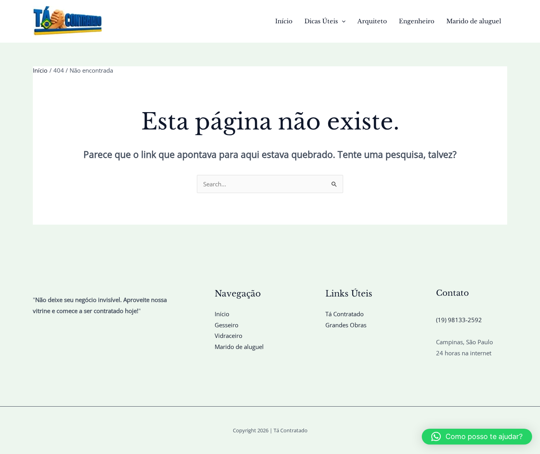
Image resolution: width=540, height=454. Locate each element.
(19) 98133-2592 (459, 320)
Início (284, 21)
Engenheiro (416, 21)
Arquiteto (372, 21)
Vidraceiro (228, 336)
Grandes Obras (345, 325)
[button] (342, 21)
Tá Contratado (344, 314)
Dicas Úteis (321, 21)
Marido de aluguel (473, 21)
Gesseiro (226, 325)
